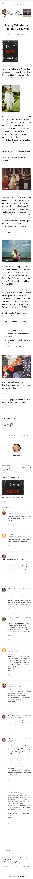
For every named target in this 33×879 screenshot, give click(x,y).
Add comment (6, 850)
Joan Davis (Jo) (14, 617)
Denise (10, 790)
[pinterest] (24, 4)
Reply (30, 511)
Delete (26, 511)
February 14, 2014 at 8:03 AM (8, 561)
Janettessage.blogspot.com (12, 559)
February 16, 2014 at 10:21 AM (14, 792)
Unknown (11, 534)
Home (17, 866)
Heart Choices (20, 876)
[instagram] (15, 4)
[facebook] (12, 4)
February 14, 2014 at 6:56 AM (14, 536)
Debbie (10, 511)
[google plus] (20, 4)
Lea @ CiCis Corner (15, 588)
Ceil (9, 738)
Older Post (6, 866)
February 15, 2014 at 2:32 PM (14, 686)
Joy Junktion (12, 715)
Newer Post (26, 866)
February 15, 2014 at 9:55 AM (14, 651)
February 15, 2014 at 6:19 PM (14, 717)
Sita (9, 684)
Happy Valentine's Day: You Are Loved (13, 497)
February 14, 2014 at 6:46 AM (14, 513)
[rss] (26, 4)
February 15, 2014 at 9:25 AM (14, 620)
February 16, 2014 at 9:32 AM (14, 740)
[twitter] (17, 4)
